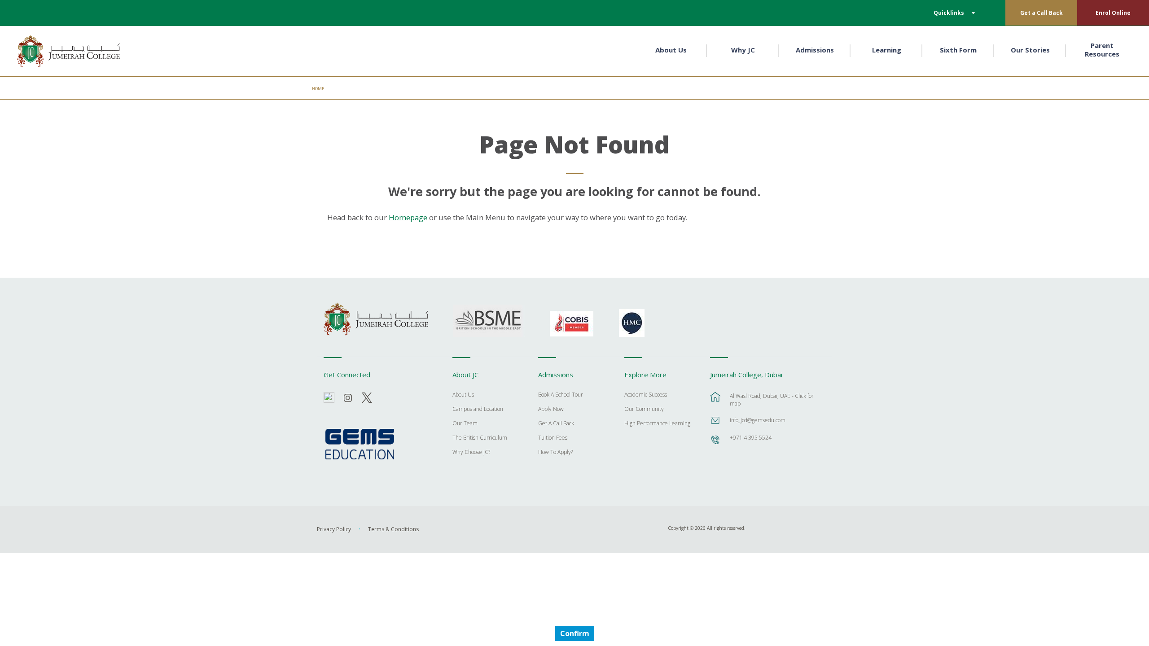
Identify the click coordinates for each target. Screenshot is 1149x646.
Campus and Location (477, 409)
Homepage (408, 217)
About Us (671, 50)
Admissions (815, 50)
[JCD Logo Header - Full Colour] (68, 51)
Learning (886, 50)
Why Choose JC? (471, 453)
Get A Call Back (556, 424)
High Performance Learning (657, 424)
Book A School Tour (560, 395)
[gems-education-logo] (360, 444)
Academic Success (645, 395)
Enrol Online (1113, 13)
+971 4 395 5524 (751, 437)
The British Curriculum (479, 438)
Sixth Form (958, 50)
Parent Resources (1102, 49)
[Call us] (715, 444)
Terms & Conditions (393, 529)
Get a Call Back (1041, 13)
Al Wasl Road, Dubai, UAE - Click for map (772, 399)
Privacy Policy (334, 529)
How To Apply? (555, 453)
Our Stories (1030, 50)
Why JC (743, 50)
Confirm (574, 633)
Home (318, 89)
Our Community (644, 409)
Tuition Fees (552, 438)
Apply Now (551, 409)
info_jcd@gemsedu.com (757, 420)
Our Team (465, 424)
